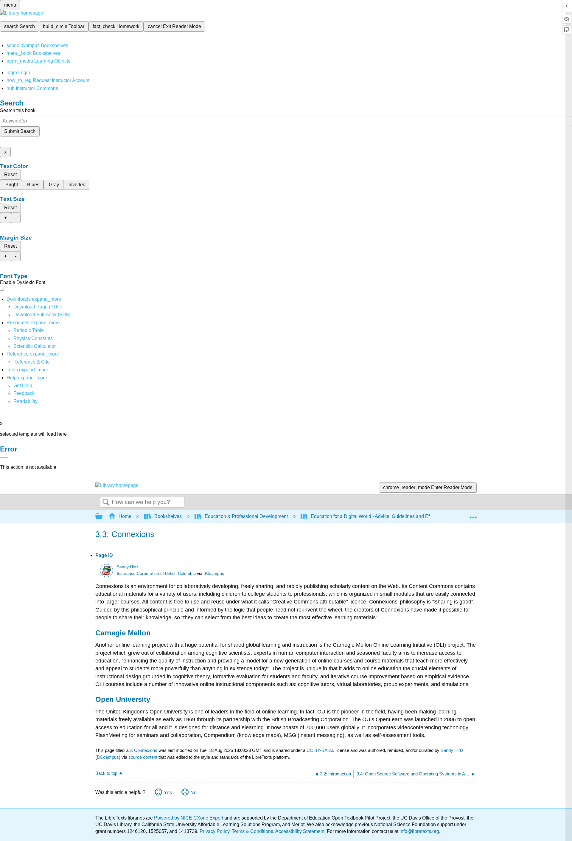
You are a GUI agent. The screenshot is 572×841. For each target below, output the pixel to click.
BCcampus (213, 573)
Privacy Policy (214, 831)
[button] (24, 393)
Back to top (106, 773)
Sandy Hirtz (128, 567)
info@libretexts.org (418, 831)
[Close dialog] (4, 457)
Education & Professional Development (246, 516)
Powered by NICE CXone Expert (189, 817)
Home (125, 516)
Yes (168, 792)
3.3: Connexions (141, 750)
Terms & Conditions (252, 831)
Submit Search (19, 131)
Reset (10, 174)
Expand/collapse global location (473, 514)
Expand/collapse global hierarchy (102, 517)
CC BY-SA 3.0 (320, 750)
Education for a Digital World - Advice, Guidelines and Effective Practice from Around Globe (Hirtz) (414, 516)
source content (142, 757)
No (193, 792)
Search (106, 502)
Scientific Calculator (34, 346)
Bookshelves (168, 516)
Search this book (17, 110)
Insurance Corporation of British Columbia (156, 573)
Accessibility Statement (299, 831)
